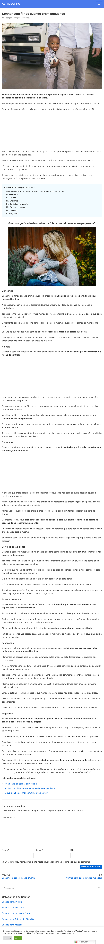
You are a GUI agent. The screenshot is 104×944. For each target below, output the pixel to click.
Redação (8, 18)
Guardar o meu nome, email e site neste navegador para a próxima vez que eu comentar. (47, 862)
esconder (29, 187)
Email (39, 850)
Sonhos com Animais (12, 902)
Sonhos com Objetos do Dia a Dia (18, 919)
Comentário (8, 817)
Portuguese (82, 942)
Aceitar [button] (18, 938)
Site (72, 850)
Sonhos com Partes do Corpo (16, 913)
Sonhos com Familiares (13, 907)
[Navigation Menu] (99, 4)
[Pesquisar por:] (52, 888)
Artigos (17, 18)
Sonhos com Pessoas (12, 924)
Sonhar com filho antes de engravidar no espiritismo (29, 788)
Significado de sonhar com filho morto (23, 783)
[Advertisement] (52, 131)
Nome (5, 850)
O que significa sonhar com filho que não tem (26, 793)
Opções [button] (8, 938)
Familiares (25, 18)
